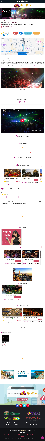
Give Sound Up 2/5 (4, 194)
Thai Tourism (33, 434)
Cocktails (25, 99)
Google (42, 54)
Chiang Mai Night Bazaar (32, 317)
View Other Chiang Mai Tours (23, 152)
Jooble (22, 434)
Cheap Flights (12, 423)
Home (2, 58)
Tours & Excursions (12, 424)
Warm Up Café (28, 259)
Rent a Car (34, 424)
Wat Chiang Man (28, 178)
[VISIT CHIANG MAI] (23, 273)
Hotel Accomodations (34, 423)
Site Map (20, 438)
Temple (36, 180)
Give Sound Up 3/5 (5, 33)
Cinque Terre (39, 434)
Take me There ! (23, 53)
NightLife (14, 22)
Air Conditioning (20, 99)
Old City (5, 299)
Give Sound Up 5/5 (8, 33)
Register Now (23, 399)
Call (16, 33)
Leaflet (36, 54)
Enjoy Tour (26, 434)
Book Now (28, 33)
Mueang (7, 184)
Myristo (10, 434)
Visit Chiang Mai (22, 276)
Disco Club (18, 261)
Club (8, 22)
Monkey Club (10, 259)
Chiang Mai (11, 184)
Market (18, 181)
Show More (23, 327)
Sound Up (4, 342)
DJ (10, 22)
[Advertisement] (22, 216)
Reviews (37, 33)
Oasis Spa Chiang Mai (10, 295)
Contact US (25, 438)
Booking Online (31, 438)
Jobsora (22, 436)
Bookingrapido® (16, 434)
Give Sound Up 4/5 (7, 33)
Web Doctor (5, 434)
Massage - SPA (17, 296)
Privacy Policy (5, 438)
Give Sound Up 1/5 (2, 33)
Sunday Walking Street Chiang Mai (13, 317)
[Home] (22, 5)
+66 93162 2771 (6, 26)
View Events (15, 27)
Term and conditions (12, 438)
